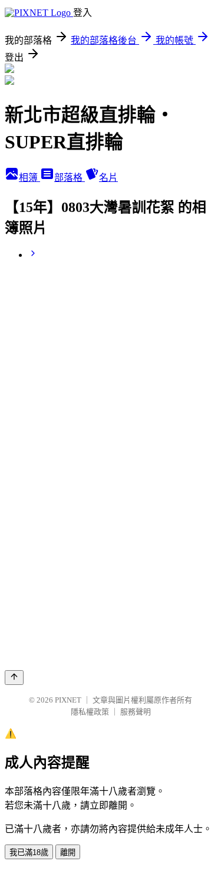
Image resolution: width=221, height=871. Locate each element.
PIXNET (68, 700)
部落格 (69, 178)
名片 (108, 178)
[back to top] (14, 677)
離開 (67, 852)
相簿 (29, 178)
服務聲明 (135, 711)
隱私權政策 (90, 711)
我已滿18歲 (28, 852)
